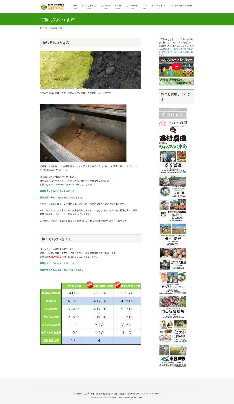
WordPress (105, 397)
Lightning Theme (117, 397)
